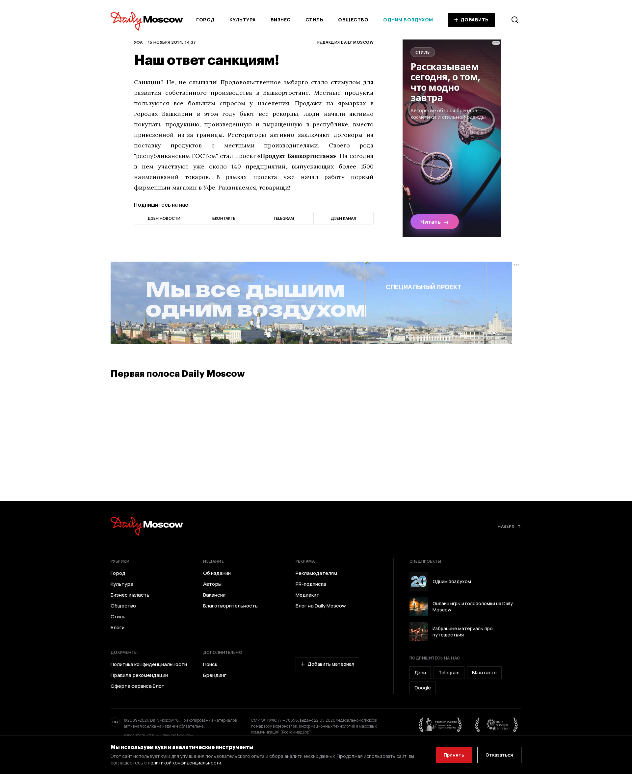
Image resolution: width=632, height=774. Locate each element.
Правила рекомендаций (139, 675)
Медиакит (307, 595)
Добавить (475, 19)
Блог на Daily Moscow (321, 606)
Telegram (449, 672)
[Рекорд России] (496, 724)
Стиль (314, 19)
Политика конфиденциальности (149, 664)
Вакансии (214, 595)
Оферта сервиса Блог (137, 686)
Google (422, 687)
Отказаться (499, 755)
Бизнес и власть (130, 595)
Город (205, 19)
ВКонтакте (484, 672)
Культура (242, 19)
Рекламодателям (316, 573)
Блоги (117, 627)
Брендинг (214, 675)
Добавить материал (331, 664)
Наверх (506, 526)
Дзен (420, 672)
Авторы (212, 584)
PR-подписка (311, 584)
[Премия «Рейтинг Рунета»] (440, 724)
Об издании (217, 573)
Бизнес (281, 19)
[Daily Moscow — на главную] (147, 526)
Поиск (210, 664)
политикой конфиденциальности (184, 763)
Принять (454, 755)
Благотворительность (230, 606)
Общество (353, 19)
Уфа (138, 42)
